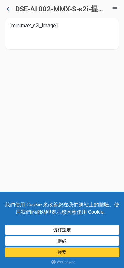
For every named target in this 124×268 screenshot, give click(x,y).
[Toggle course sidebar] (115, 9)
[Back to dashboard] (9, 9)
